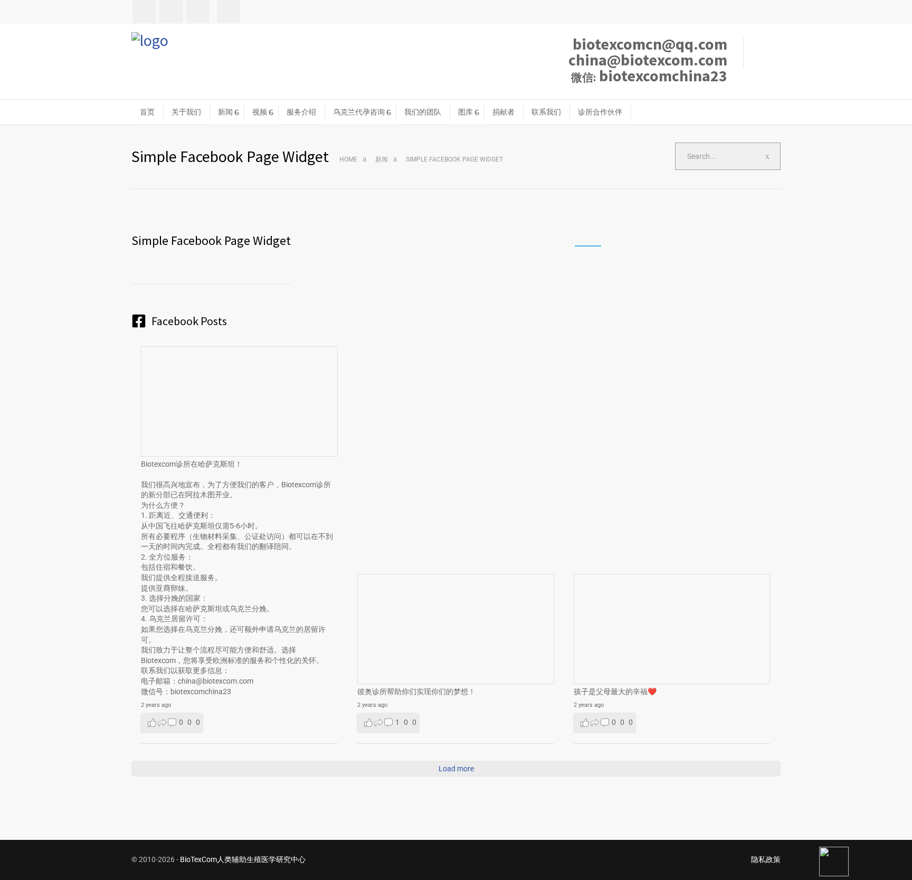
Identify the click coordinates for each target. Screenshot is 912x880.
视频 (259, 112)
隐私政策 (766, 859)
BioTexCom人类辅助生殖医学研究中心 (243, 859)
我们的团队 (422, 112)
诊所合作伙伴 (600, 112)
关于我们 (186, 112)
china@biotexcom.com (647, 60)
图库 (465, 112)
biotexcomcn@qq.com (650, 44)
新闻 (225, 112)
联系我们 (546, 112)
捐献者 (503, 112)
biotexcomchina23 (649, 75)
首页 (147, 112)
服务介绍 (301, 112)
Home (348, 159)
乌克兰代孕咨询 (359, 112)
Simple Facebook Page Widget (211, 240)
